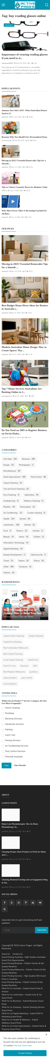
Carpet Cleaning (12, 483)
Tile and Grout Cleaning (15, 489)
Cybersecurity (38, 554)
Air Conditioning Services (16, 745)
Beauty (8, 536)
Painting (9, 729)
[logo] (25, 4)
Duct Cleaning (11, 495)
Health (8, 518)
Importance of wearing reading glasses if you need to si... (25, 56)
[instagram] (19, 903)
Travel (8, 560)
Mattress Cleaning (33, 501)
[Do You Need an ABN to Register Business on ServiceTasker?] (25, 415)
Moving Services (12, 740)
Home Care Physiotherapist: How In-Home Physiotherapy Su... (20, 825)
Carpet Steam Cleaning (13, 636)
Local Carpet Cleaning (13, 660)
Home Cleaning (12, 707)
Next (43, 604)
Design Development (14, 554)
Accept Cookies (25, 1053)
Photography (26, 465)
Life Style (9, 459)
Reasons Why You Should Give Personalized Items (24, 137)
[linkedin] (33, 903)
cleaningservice (10, 617)
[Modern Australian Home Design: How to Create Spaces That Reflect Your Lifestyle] (25, 331)
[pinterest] (26, 903)
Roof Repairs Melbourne (14, 671)
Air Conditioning (12, 512)
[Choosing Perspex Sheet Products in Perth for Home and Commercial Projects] (11, 842)
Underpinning (10, 501)
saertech (5, 117)
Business (28, 459)
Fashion (8, 572)
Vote (6, 765)
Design (8, 465)
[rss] (5, 909)
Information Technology (15, 542)
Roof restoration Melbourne (15, 648)
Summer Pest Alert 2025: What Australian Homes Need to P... (24, 112)
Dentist (25, 518)
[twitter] (12, 903)
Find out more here (23, 1045)
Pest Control (38, 477)
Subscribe (41, 930)
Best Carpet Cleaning (12, 654)
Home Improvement (14, 477)
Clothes (38, 536)
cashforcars (33, 660)
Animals (37, 530)
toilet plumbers (10, 677)
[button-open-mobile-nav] (3, 5)
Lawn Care (10, 735)
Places (38, 560)
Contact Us (17, 954)
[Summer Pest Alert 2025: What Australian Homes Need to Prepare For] (11, 101)
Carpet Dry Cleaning (12, 642)
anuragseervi (7, 396)
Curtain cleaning (36, 512)
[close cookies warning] (46, 1034)
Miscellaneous (11, 471)
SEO (35, 665)
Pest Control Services (15, 751)
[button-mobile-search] (46, 5)
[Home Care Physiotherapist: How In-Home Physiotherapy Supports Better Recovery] (11, 815)
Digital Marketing (12, 548)
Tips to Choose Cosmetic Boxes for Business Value (24, 187)
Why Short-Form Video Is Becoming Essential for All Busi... (24, 212)
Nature (23, 560)
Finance (21, 530)
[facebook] (5, 903)
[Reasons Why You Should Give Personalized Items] (11, 128)
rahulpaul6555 (7, 63)
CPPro (4, 190)
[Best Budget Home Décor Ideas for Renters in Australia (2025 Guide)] (25, 290)
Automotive (11, 524)
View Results (20, 765)
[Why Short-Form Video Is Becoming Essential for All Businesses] (11, 201)
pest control (27, 677)
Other (8, 566)
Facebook (25, 566)
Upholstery (31, 495)
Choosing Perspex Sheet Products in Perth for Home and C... (24, 853)
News (23, 536)
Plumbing (9, 713)
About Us (6, 954)
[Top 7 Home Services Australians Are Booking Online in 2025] (25, 373)
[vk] (40, 903)
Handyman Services (14, 724)
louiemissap (6, 140)
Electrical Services (13, 718)
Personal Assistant (14, 756)
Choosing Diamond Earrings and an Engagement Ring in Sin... (25, 881)
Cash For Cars (9, 665)
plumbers (34, 671)
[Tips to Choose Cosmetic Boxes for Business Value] (11, 178)
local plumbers (10, 683)
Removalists (27, 507)
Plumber (8, 507)
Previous (7, 604)
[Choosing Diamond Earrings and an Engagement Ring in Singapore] (11, 870)
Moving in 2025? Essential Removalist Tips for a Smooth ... (24, 162)
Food (7, 530)
